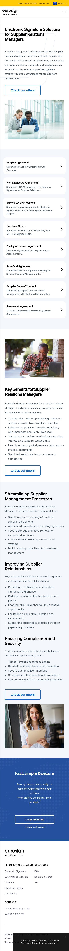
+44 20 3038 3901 (31, 3)
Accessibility (44, 3)
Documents (11, 893)
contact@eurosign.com (17, 908)
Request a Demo (43, 876)
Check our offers (23, 90)
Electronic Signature (15, 871)
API (36, 882)
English (61, 3)
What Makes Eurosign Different (16, 879)
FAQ (36, 871)
